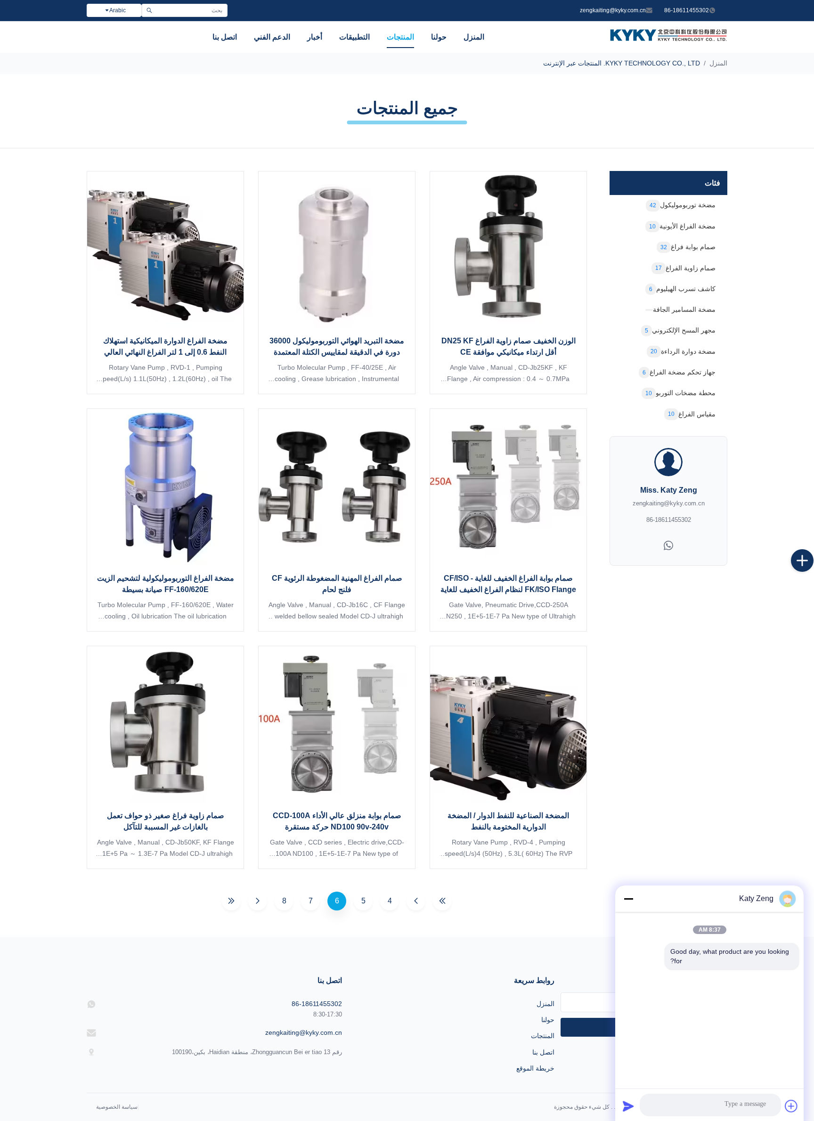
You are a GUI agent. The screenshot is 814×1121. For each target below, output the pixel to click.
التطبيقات (354, 37)
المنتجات (400, 37)
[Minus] (628, 898)
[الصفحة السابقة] (416, 901)
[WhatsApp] (668, 548)
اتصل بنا (224, 37)
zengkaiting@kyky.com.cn (613, 10)
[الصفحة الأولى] (442, 901)
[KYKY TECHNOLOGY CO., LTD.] (668, 38)
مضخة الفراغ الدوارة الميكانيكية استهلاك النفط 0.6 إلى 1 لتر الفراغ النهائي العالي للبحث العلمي (165, 352)
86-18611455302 (686, 10)
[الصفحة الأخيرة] (231, 901)
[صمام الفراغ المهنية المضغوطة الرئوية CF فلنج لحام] (337, 487)
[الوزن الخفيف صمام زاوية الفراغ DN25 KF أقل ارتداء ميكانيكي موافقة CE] (508, 249)
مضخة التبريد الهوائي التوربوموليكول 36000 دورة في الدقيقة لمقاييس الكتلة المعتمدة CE (336, 352)
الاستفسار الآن (508, 373)
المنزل (474, 37)
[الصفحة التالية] (257, 901)
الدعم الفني (272, 37)
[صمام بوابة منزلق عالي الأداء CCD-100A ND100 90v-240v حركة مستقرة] (337, 724)
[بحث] (149, 10)
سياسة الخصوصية (117, 1107)
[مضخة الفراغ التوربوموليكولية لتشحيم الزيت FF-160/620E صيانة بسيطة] (165, 487)
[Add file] (791, 1106)
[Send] (628, 1106)
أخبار (314, 37)
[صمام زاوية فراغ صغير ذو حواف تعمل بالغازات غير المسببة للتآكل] (165, 724)
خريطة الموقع (535, 1068)
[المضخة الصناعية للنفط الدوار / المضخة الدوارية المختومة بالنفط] (508, 724)
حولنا (439, 37)
